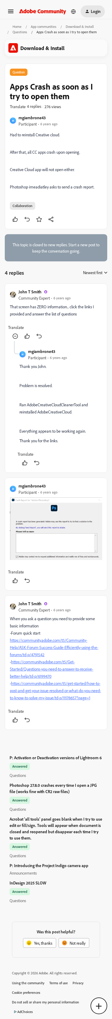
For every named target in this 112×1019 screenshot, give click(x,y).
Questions (20, 32)
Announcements (23, 872)
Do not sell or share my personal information (45, 1002)
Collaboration (23, 205)
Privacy (78, 983)
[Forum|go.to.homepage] (42, 11)
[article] (56, 315)
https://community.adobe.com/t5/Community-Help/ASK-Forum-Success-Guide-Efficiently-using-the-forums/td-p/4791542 (54, 647)
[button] (10, 13)
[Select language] (73, 11)
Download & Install (80, 26)
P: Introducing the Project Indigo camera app (49, 865)
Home (17, 26)
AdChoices (25, 1011)
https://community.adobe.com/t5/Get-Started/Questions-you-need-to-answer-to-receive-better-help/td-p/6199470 (51, 669)
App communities (43, 26)
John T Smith (30, 291)
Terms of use (58, 983)
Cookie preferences (26, 992)
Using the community (28, 983)
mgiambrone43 (32, 117)
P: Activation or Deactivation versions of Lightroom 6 (56, 757)
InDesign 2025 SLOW (28, 882)
